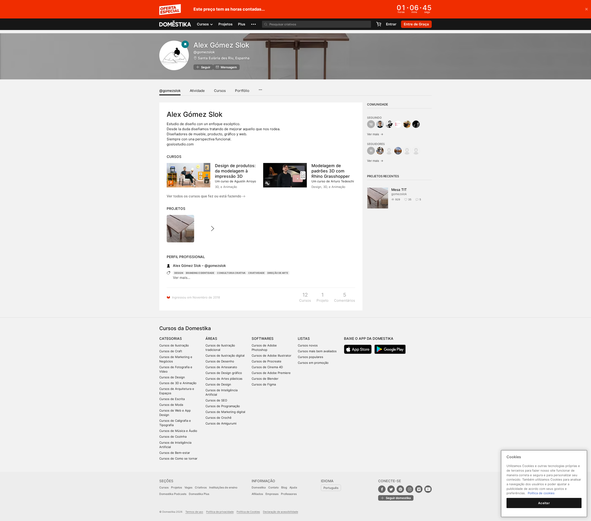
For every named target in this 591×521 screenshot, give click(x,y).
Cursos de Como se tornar (178, 458)
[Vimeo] (418, 489)
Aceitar (544, 503)
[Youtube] (428, 489)
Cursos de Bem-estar (174, 453)
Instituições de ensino (223, 487)
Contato (273, 487)
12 (371, 124)
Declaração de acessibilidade (280, 511)
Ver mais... (181, 277)
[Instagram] (409, 489)
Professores (289, 494)
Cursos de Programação (222, 406)
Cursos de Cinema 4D (267, 367)
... (260, 88)
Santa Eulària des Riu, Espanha (224, 58)
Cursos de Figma (264, 384)
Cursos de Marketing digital (225, 412)
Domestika (259, 487)
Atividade (197, 90)
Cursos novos (308, 345)
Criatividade (256, 272)
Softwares (263, 338)
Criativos (201, 487)
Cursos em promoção (313, 362)
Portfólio (242, 90)
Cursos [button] (203, 24)
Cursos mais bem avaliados (317, 351)
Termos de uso (194, 511)
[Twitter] (391, 489)
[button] (253, 24)
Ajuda (293, 487)
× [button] (586, 8)
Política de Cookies (248, 511)
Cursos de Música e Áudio (178, 431)
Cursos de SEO (216, 400)
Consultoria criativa (231, 272)
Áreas (211, 338)
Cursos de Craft (170, 351)
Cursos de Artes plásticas (223, 378)
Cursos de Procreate (266, 361)
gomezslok (399, 194)
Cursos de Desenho (219, 361)
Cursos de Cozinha (173, 436)
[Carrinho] (378, 24)
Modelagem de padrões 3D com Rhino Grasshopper (330, 171)
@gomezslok (170, 90)
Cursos (220, 90)
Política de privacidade (220, 511)
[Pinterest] (400, 489)
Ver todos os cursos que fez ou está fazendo (204, 196)
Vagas (188, 487)
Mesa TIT (399, 189)
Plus (241, 24)
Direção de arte (277, 272)
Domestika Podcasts (172, 494)
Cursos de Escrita (172, 399)
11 (371, 151)
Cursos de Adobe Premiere (271, 373)
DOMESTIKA (175, 24)
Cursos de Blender (265, 378)
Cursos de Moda (171, 405)
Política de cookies (541, 493)
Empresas (271, 494)
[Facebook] (382, 489)
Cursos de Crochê (218, 417)
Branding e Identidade (200, 272)
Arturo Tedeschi (342, 181)
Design (178, 272)
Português (330, 488)
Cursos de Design (172, 377)
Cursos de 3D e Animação (177, 383)
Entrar (391, 24)
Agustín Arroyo (245, 181)
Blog (284, 487)
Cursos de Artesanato (221, 367)
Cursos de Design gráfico (223, 373)
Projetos (225, 24)
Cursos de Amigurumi (220, 423)
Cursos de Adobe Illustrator (271, 355)
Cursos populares (310, 357)
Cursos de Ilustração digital (224, 355)
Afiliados (257, 494)
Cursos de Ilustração (174, 345)
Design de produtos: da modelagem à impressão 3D (235, 171)
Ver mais (375, 134)
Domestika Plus (199, 494)
